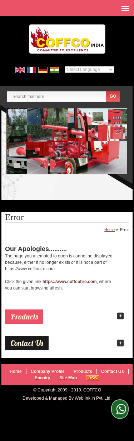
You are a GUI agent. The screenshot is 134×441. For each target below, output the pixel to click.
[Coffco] (67, 40)
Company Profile (48, 371)
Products (24, 317)
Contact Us (112, 371)
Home (109, 229)
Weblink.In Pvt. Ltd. (93, 398)
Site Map (68, 377)
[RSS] (93, 378)
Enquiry (42, 377)
